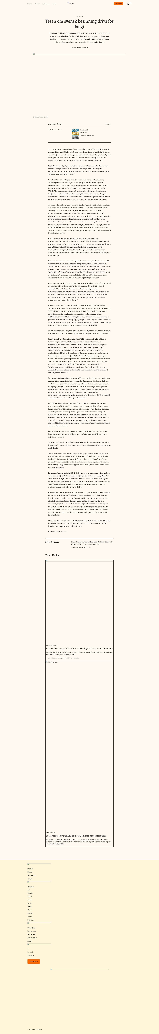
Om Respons (31, 928)
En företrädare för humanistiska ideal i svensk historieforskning (76, 835)
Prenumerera (118, 3)
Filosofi (54, 3)
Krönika (29, 913)
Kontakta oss (31, 934)
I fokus (29, 910)
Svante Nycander (82, 48)
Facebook (30, 952)
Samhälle (29, 3)
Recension (79, 16)
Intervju (29, 917)
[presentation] (79, 579)
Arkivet (29, 941)
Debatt (29, 900)
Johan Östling (51, 832)
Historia (37, 3)
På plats (29, 907)
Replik (29, 903)
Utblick (29, 896)
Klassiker (30, 893)
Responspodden (32, 938)
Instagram (30, 955)
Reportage (30, 920)
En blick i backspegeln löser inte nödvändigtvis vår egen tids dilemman (79, 648)
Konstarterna (46, 3)
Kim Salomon (54, 645)
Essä (47, 832)
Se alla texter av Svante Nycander (81, 547)
